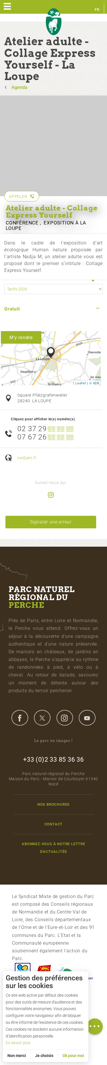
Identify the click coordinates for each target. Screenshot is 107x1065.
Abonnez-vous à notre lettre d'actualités (53, 848)
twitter (42, 717)
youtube (87, 717)
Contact (54, 824)
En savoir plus (18, 1042)
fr (97, 10)
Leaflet (80, 383)
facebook (19, 717)
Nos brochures (53, 804)
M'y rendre (21, 337)
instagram (64, 717)
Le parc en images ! (53, 740)
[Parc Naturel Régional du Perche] (54, 21)
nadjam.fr (27, 457)
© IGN (94, 383)
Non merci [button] (16, 1055)
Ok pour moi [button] (73, 1055)
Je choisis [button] (44, 1055)
